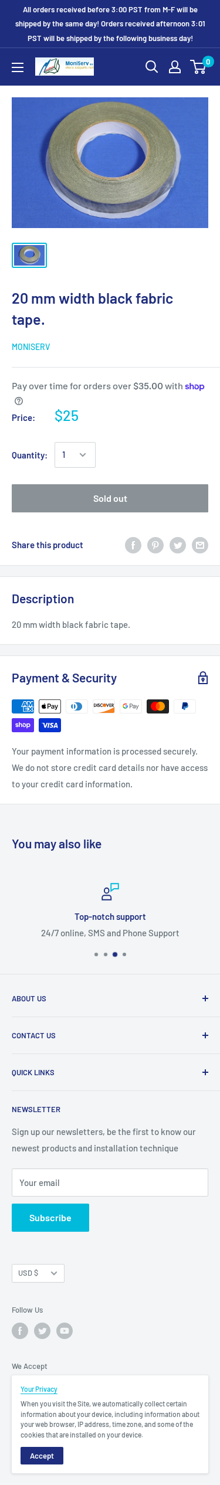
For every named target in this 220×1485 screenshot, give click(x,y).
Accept (42, 1455)
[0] (198, 67)
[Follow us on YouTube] (64, 1331)
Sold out (110, 498)
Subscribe (50, 1217)
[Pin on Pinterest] (155, 544)
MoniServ (31, 347)
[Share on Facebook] (133, 544)
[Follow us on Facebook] (20, 1331)
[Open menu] (17, 67)
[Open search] (151, 66)
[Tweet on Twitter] (178, 544)
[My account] (175, 66)
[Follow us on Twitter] (42, 1331)
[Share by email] (200, 544)
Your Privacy (39, 1389)
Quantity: (30, 455)
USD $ (28, 1272)
